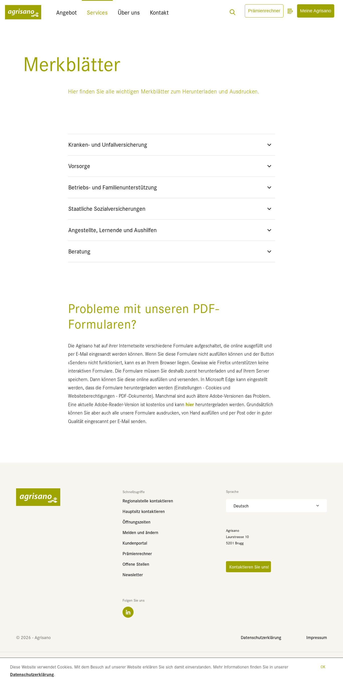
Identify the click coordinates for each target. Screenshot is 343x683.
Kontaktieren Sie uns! (248, 566)
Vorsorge (79, 165)
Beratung (79, 251)
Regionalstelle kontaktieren (148, 500)
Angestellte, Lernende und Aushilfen (112, 229)
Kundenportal (135, 542)
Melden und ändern (140, 532)
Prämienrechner (264, 10)
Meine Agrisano (315, 10)
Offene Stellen (136, 563)
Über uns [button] (129, 12)
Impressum (316, 637)
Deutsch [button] (241, 505)
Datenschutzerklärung (32, 674)
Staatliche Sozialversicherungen (106, 208)
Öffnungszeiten (136, 521)
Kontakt (159, 12)
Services (97, 12)
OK (323, 666)
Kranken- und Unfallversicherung (107, 144)
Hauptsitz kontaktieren (144, 511)
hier (190, 404)
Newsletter (133, 574)
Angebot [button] (66, 12)
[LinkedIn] (128, 612)
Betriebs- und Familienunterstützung (112, 187)
